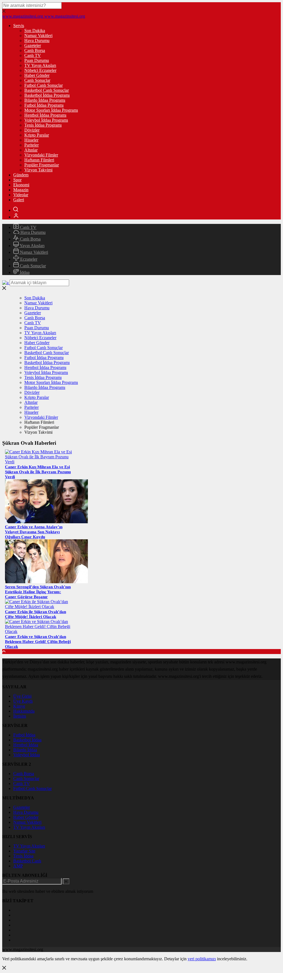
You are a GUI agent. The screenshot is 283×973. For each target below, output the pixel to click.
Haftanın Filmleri (39, 160)
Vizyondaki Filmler (41, 155)
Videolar (20, 194)
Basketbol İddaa (27, 739)
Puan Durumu (36, 60)
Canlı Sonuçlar (37, 80)
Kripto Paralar (36, 135)
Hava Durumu (36, 40)
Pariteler (31, 145)
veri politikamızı (202, 958)
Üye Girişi (22, 696)
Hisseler (31, 140)
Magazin (20, 189)
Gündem (20, 174)
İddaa (24, 272)
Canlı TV (32, 55)
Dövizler (32, 130)
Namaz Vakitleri (38, 35)
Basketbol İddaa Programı (47, 95)
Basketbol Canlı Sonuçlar (46, 90)
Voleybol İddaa (26, 754)
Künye (19, 706)
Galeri (18, 199)
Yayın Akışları (31, 245)
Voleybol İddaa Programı (46, 120)
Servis (18, 25)
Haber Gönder (36, 75)
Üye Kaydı (23, 701)
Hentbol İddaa (25, 744)
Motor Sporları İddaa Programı (51, 110)
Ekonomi (21, 184)
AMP (18, 866)
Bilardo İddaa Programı (44, 100)
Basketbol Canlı (27, 861)
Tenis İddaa (23, 856)
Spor (17, 179)
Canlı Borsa (34, 50)
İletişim (19, 716)
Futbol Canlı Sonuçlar (43, 85)
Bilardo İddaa (25, 749)
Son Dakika (34, 30)
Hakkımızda (24, 711)
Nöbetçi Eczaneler (40, 70)
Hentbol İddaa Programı (45, 115)
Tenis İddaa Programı (43, 125)
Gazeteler (32, 45)
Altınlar (31, 150)
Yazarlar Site (24, 851)
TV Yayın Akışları (40, 65)
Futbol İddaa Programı (44, 105)
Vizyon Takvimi (38, 170)
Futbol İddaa (24, 735)
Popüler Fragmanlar (41, 165)
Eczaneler (28, 259)
